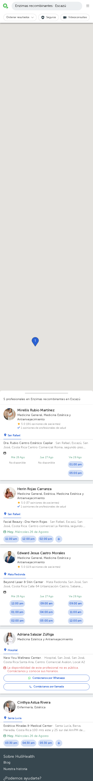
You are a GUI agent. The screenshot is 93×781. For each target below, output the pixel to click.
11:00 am (11, 539)
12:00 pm (28, 539)
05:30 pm (46, 743)
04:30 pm (28, 743)
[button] (35, 341)
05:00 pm (75, 473)
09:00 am (46, 603)
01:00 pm (75, 464)
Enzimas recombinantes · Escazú (40, 6)
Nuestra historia (15, 769)
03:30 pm (11, 743)
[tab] (12, 434)
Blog (6, 762)
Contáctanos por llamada (49, 686)
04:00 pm (46, 612)
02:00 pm (46, 539)
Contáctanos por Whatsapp (48, 678)
